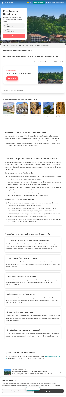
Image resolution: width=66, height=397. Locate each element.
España (13, 90)
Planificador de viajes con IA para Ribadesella (29, 371)
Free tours (6, 90)
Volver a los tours (34, 389)
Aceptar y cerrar (49, 391)
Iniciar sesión (51, 2)
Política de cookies (53, 386)
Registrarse (61, 2)
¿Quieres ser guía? (39, 2)
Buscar (14, 36)
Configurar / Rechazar (17, 391)
